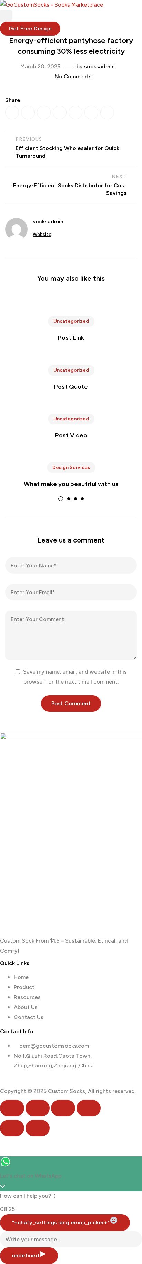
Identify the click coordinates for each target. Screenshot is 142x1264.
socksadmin (99, 66)
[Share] (63, 1108)
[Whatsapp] (3, 1081)
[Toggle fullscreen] (38, 1108)
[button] (30, 29)
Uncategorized (71, 321)
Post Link (71, 337)
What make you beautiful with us (71, 484)
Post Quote (71, 386)
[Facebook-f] (8, 1081)
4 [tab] (82, 498)
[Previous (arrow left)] (12, 1128)
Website (42, 234)
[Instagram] (13, 1081)
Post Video (71, 435)
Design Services (71, 467)
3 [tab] (75, 498)
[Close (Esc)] (89, 1108)
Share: (13, 100)
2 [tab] (68, 498)
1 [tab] (60, 498)
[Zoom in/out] (12, 1108)
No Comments (73, 76)
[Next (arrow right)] (38, 1128)
